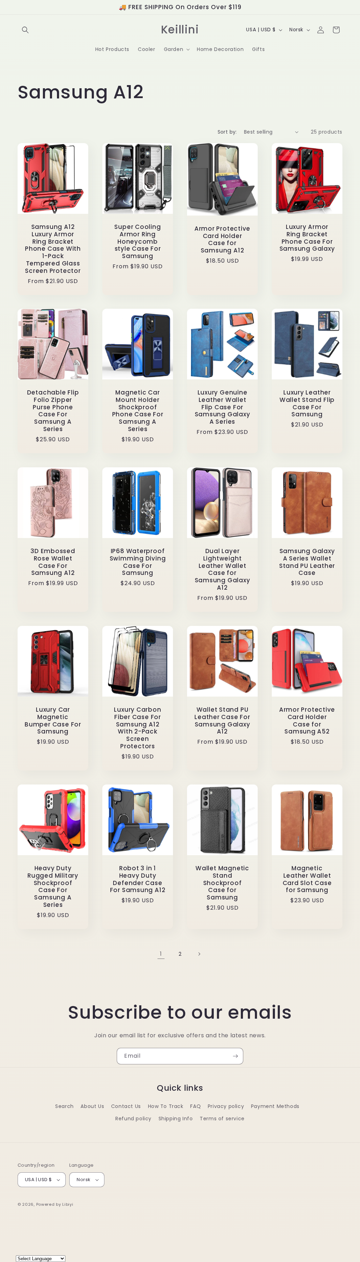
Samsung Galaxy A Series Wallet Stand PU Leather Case (307, 562)
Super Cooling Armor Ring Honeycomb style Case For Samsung (137, 241)
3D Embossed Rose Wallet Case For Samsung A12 (53, 562)
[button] (25, 30)
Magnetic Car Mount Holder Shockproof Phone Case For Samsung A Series (137, 411)
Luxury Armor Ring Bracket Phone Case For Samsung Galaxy (307, 237)
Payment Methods (275, 1106)
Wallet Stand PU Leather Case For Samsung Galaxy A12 (222, 720)
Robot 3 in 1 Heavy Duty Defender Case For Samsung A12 (138, 879)
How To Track (166, 1106)
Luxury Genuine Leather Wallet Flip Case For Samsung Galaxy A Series (222, 407)
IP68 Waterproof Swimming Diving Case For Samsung (138, 562)
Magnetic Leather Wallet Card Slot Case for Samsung (307, 879)
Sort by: (227, 131)
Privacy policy (226, 1106)
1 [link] (161, 954)
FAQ (195, 1106)
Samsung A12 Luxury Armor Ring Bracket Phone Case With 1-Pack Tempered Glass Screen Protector (53, 249)
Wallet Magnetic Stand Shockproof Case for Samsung (222, 883)
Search (64, 1106)
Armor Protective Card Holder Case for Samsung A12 (222, 239)
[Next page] (199, 954)
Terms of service (222, 1118)
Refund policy (133, 1118)
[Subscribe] (235, 1056)
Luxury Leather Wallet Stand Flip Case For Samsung (307, 403)
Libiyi (67, 1204)
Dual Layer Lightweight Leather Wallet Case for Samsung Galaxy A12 (222, 569)
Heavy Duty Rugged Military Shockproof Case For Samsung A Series (52, 887)
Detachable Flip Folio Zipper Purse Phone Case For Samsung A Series (53, 411)
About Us (92, 1106)
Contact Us (126, 1106)
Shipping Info (176, 1118)
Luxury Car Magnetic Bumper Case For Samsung (53, 720)
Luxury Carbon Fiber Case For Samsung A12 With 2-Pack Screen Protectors (137, 728)
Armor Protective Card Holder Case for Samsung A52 (307, 720)
